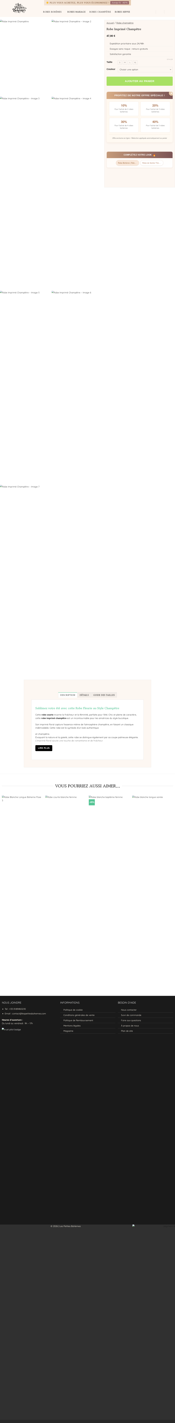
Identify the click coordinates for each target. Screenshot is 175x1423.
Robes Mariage (76, 11)
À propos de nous (130, 1025)
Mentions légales (72, 1025)
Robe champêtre (124, 22)
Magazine (68, 1031)
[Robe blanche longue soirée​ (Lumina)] (152, 891)
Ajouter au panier (139, 81)
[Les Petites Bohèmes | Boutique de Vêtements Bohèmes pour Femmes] (20, 7)
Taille (109, 62)
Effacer (170, 59)
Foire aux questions (131, 1020)
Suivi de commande (131, 1015)
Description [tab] (67, 695)
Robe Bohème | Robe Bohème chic (128, 163)
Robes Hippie (122, 11)
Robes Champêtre (100, 11)
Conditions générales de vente (79, 1015)
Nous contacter (129, 1009)
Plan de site (127, 1031)
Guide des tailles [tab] (104, 695)
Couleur (111, 69)
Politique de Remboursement (78, 1020)
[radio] (120, 62)
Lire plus (44, 748)
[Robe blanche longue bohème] (22, 891)
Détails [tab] (84, 695)
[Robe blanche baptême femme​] (109, 891)
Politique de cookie (73, 1009)
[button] (152, 12)
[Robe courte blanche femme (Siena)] (65, 891)
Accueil (110, 22)
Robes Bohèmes (52, 11)
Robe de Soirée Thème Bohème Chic (152, 163)
